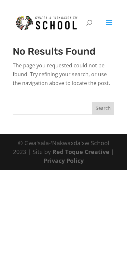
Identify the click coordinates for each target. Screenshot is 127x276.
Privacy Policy (64, 160)
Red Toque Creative (80, 152)
